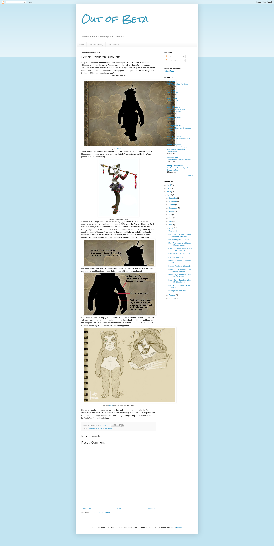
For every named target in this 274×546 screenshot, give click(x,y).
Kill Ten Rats (172, 99)
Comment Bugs (174, 231)
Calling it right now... (176, 257)
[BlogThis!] (114, 425)
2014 (169, 188)
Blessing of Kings (174, 117)
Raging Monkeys (174, 126)
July (170, 215)
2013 (169, 192)
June (171, 218)
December (173, 198)
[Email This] (112, 425)
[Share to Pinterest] (122, 425)
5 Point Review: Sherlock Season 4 (179, 159)
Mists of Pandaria (101, 428)
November (173, 201)
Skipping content (173, 92)
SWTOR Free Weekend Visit (179, 254)
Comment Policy (96, 44)
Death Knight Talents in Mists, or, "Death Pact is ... (179, 276)
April (171, 225)
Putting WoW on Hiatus (177, 291)
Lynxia (111, 405)
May (170, 221)
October (172, 205)
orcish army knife (174, 145)
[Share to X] (117, 425)
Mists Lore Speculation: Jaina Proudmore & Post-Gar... (179, 235)
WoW (110, 428)
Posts (169, 56)
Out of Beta (115, 19)
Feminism (91, 428)
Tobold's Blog (172, 90)
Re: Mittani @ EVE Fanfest (178, 240)
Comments (171, 61)
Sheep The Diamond (175, 166)
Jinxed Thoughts (174, 107)
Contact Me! (113, 44)
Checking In (171, 119)
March (171, 228)
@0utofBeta (169, 71)
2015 (169, 185)
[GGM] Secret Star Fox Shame (178, 84)
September (173, 208)
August (172, 211)
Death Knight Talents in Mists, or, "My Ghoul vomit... (179, 281)
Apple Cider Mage (174, 136)
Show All (190, 175)
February (172, 295)
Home (81, 44)
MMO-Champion (122, 149)
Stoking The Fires (173, 101)
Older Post (151, 508)
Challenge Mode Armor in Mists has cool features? (180, 250)
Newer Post (86, 508)
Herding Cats (172, 157)
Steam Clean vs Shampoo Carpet (178, 138)
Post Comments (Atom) (101, 512)
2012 (169, 195)
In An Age (171, 82)
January (172, 298)
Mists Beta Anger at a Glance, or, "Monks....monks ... (179, 244)
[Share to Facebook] (120, 425)
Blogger (179, 528)
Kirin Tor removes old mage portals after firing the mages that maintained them (179, 149)
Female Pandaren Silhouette (179, 266)
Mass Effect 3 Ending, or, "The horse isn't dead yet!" (179, 270)
